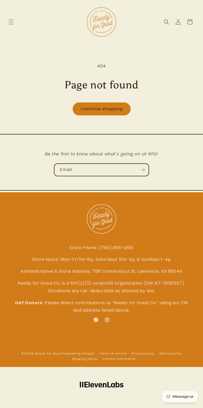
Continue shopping (102, 108)
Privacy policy (143, 353)
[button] (11, 22)
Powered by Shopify (78, 353)
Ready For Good (48, 353)
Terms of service (113, 353)
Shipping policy (85, 359)
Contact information (119, 359)
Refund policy (170, 353)
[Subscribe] (143, 169)
